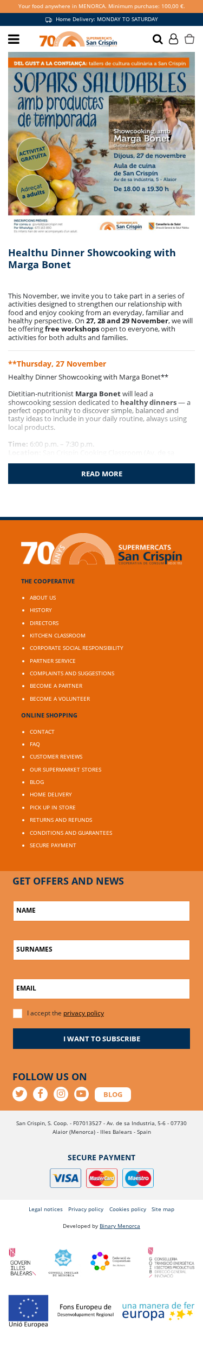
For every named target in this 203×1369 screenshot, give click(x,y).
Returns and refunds (61, 819)
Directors (44, 623)
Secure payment (53, 845)
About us (43, 597)
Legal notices (46, 1209)
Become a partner (56, 685)
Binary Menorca (120, 1226)
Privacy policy (85, 1209)
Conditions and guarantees (71, 832)
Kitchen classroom (58, 635)
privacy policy (83, 1013)
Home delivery (51, 794)
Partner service (53, 660)
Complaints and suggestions (72, 673)
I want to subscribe (101, 1039)
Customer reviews (56, 756)
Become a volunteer (60, 698)
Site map (163, 1209)
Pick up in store (53, 807)
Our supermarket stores (65, 769)
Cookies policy (127, 1209)
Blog (37, 782)
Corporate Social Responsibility (76, 648)
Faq (35, 744)
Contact (42, 731)
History (41, 610)
